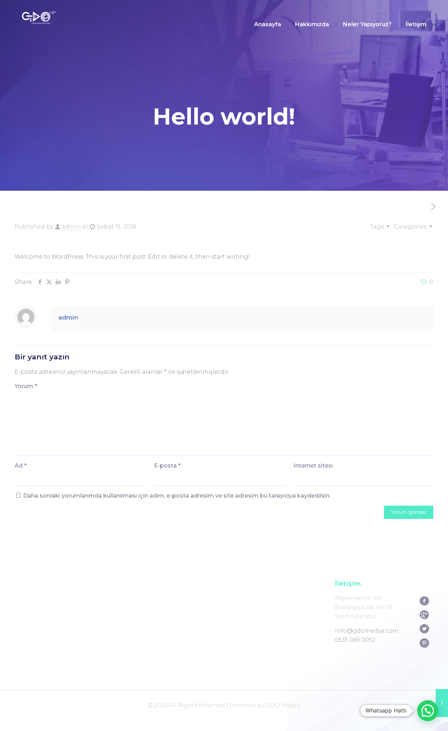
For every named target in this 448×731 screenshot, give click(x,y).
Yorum (26, 386)
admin (71, 226)
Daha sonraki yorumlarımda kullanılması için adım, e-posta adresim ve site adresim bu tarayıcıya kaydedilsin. (176, 495)
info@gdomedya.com (366, 630)
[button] (427, 710)
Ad (21, 465)
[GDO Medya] (39, 24)
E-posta (167, 465)
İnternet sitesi (313, 465)
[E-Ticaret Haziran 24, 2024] (442, 703)
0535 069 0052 (355, 640)
